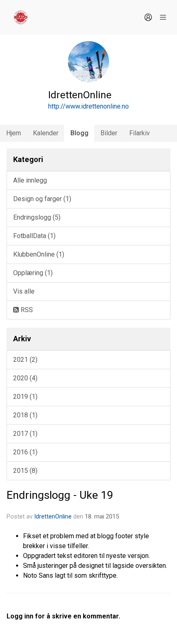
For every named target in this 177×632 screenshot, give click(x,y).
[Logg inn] (148, 17)
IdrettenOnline (53, 516)
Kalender (45, 133)
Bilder (108, 133)
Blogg (79, 133)
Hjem (13, 133)
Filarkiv (139, 133)
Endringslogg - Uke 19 (60, 495)
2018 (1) (25, 415)
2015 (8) (25, 471)
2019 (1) (25, 396)
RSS (26, 310)
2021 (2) (25, 359)
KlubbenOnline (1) (38, 254)
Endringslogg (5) (37, 217)
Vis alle (24, 291)
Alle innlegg (30, 180)
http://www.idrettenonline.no (88, 106)
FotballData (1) (34, 236)
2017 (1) (25, 434)
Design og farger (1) (42, 199)
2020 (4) (25, 378)
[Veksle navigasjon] (163, 17)
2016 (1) (25, 452)
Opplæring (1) (33, 273)
